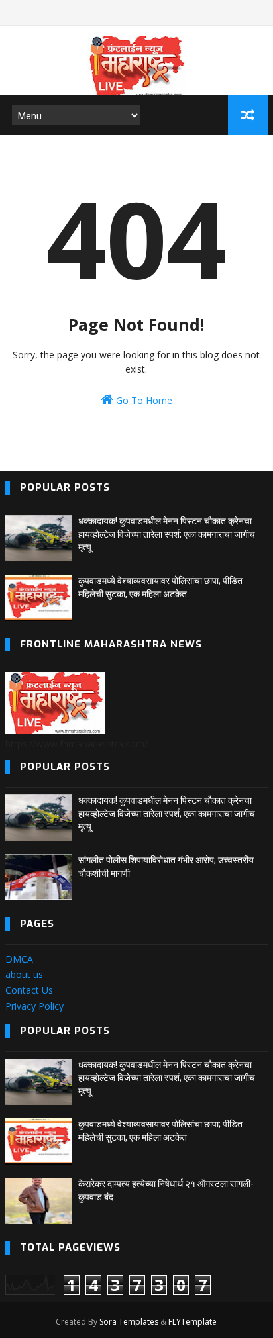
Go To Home (142, 400)
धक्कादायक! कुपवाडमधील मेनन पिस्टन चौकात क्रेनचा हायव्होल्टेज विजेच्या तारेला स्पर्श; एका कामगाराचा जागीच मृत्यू (166, 534)
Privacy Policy (34, 1006)
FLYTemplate (192, 1321)
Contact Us (29, 990)
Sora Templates (128, 1321)
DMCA (19, 959)
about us (24, 974)
